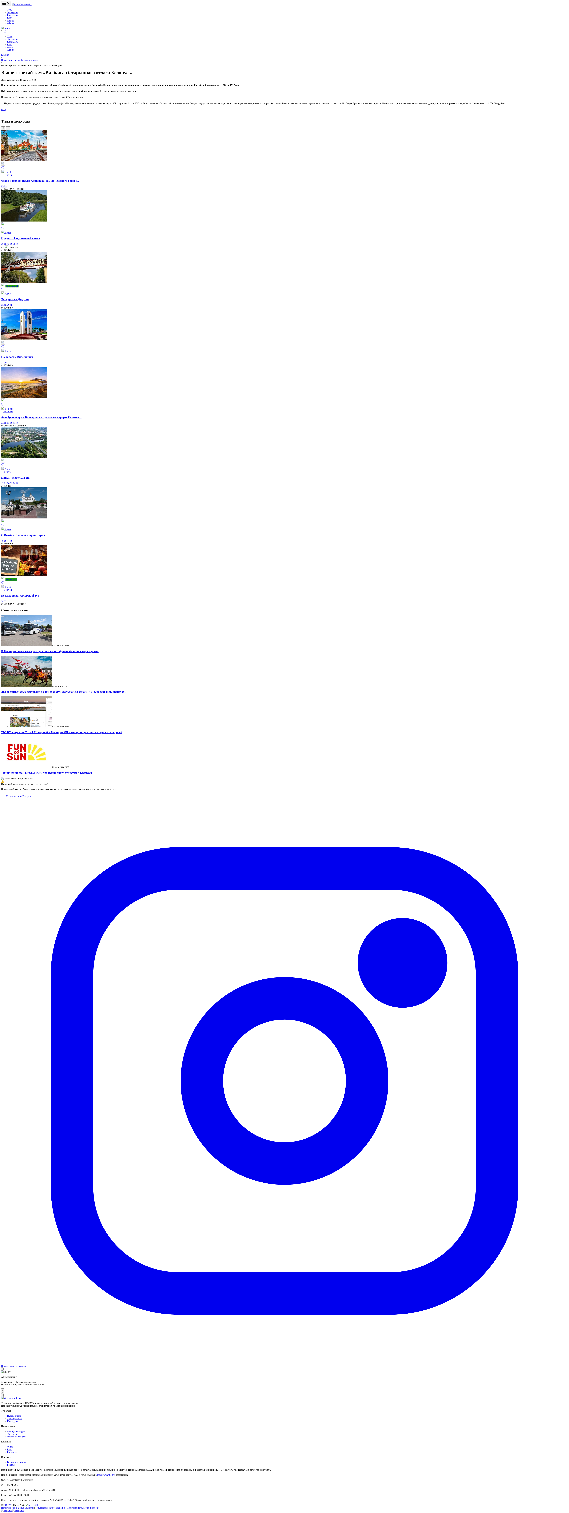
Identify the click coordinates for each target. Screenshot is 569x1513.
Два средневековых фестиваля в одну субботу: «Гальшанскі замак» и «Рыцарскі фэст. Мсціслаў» (63, 691)
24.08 (4, 423)
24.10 (15, 483)
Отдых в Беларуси (16, 1436)
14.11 (3, 601)
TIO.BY (7, 1505)
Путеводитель (14, 1416)
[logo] (22, 4)
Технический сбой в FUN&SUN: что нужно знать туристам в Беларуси (46, 772)
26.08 (4, 305)
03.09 (10, 423)
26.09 (15, 244)
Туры (9, 9)
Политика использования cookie (83, 1507)
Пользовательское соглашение (50, 1507)
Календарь (12, 15)
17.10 (4, 362)
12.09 (10, 244)
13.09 (15, 423)
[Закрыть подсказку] (2, 1369)
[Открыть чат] (2, 1391)
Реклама (11, 1465)
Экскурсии (12, 12)
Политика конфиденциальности (17, 1507)
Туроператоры (14, 1418)
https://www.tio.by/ (106, 1475)
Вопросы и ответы (16, 1462)
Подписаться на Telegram (18, 796)
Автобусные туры (16, 1431)
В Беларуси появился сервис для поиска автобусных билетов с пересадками (50, 651)
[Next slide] (8, 128)
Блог (9, 17)
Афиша (10, 23)
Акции (10, 20)
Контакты (12, 1452)
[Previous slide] (3, 128)
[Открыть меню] (6, 3)
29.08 (4, 244)
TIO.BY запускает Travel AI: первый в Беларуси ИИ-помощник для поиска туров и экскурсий (61, 732)
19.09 (4, 541)
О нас (10, 1446)
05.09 (4, 186)
